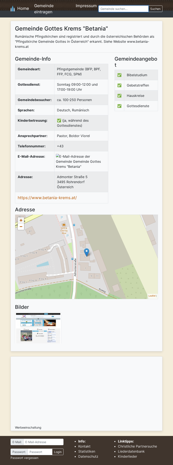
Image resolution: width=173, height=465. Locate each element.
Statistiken (86, 451)
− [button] (21, 226)
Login (58, 452)
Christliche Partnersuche (137, 446)
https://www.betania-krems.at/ (47, 197)
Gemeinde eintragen (44, 8)
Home (22, 8)
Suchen (155, 9)
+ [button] (21, 220)
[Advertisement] (144, 146)
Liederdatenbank (131, 451)
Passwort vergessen (24, 458)
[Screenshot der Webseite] (38, 329)
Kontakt (84, 446)
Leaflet (152, 295)
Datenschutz (88, 456)
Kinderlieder (127, 456)
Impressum (86, 5)
